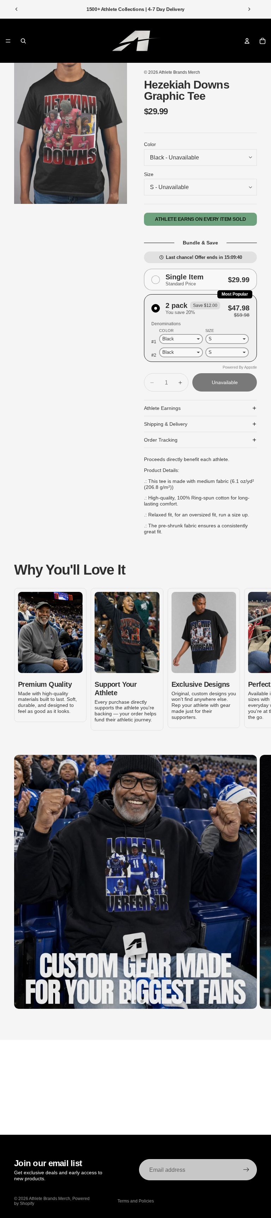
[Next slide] (249, 9)
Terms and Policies (136, 1201)
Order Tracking (160, 440)
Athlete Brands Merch (179, 72)
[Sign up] (246, 1169)
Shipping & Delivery (165, 424)
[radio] (200, 280)
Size (148, 174)
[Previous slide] (16, 9)
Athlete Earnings (162, 408)
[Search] (23, 41)
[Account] (247, 41)
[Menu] (8, 41)
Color (150, 144)
